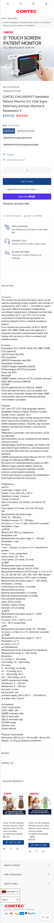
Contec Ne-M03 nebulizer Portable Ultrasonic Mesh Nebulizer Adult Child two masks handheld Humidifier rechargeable (13, 828)
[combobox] (10, 891)
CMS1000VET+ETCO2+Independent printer (20, 144)
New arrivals (12, 18)
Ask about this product (16, 159)
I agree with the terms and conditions (21, 189)
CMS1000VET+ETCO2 (25, 131)
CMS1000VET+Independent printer (17, 137)
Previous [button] (4, 803)
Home (3, 18)
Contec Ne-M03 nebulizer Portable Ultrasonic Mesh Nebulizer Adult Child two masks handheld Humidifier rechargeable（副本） (39, 829)
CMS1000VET (8, 131)
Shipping (10, 154)
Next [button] (50, 803)
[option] (27, 54)
